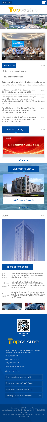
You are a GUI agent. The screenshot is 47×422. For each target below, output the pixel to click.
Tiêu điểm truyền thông (13, 77)
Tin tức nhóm (9, 65)
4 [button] (28, 27)
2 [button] (19, 27)
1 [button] (14, 27)
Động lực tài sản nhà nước (15, 71)
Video (5, 215)
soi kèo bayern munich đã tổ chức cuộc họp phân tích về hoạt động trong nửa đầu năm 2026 (18, 91)
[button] (3, 22)
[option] (23, 21)
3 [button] (23, 27)
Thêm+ (42, 65)
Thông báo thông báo (17, 267)
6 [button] (38, 27)
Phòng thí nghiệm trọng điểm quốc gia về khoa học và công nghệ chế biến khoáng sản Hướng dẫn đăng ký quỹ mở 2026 (27, 275)
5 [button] (33, 27)
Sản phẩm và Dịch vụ (23, 169)
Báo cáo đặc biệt (15, 129)
